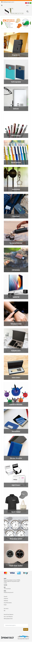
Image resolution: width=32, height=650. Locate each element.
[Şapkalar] (16, 23)
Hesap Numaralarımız (8, 602)
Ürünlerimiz (6, 598)
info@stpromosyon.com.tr (8, 2)
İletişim (5, 604)
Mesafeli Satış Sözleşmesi (8, 614)
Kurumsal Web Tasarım (23, 638)
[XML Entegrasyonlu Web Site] (7, 637)
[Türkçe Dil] (26, 3)
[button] (27, 11)
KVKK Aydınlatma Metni (8, 618)
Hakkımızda (6, 600)
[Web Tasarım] (23, 636)
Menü (27, 5)
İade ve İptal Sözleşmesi (8, 616)
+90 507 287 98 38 (7, 588)
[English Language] (28, 3)
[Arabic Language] (30, 3)
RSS (4, 610)
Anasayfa (5, 596)
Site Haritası (6, 608)
